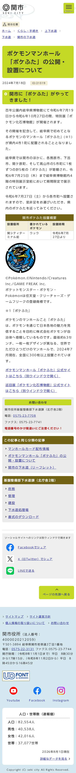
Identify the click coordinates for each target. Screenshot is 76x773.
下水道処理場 (18, 509)
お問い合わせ (60, 623)
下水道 (6, 37)
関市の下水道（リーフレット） (32, 467)
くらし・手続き (28, 31)
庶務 (11, 488)
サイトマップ (14, 616)
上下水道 (51, 31)
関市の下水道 (26, 37)
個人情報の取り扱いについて (25, 623)
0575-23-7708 (24, 415)
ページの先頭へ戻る (56, 594)
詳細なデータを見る (53, 758)
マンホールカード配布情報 (28, 448)
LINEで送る (26, 570)
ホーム (6, 31)
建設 (11, 502)
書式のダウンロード (23, 516)
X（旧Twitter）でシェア (35, 559)
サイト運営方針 (40, 616)
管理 (11, 495)
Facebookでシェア (32, 547)
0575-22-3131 (22, 649)
